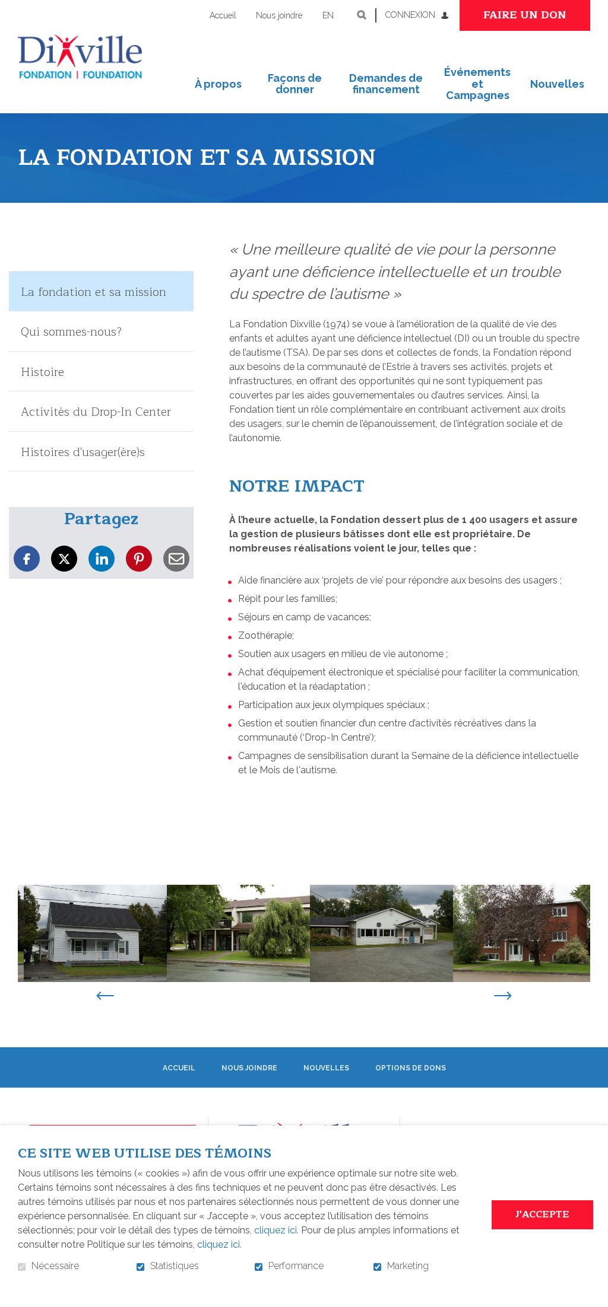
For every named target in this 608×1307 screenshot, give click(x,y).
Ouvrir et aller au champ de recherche (361, 15)
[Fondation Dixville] (80, 56)
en (328, 15)
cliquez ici (275, 1230)
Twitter (64, 559)
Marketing (408, 1266)
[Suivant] (503, 997)
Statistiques (174, 1266)
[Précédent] (105, 997)
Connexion (410, 15)
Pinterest (139, 559)
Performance (296, 1266)
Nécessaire (55, 1266)
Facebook (27, 559)
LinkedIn (101, 559)
